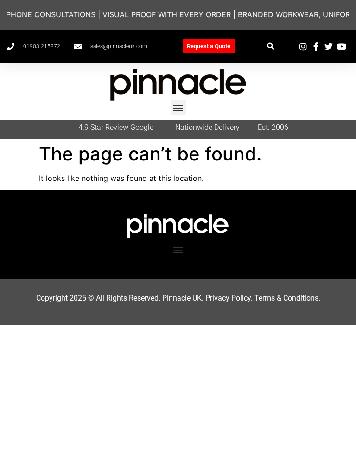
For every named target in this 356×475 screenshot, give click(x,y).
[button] (270, 46)
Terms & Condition (284, 298)
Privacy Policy (228, 298)
